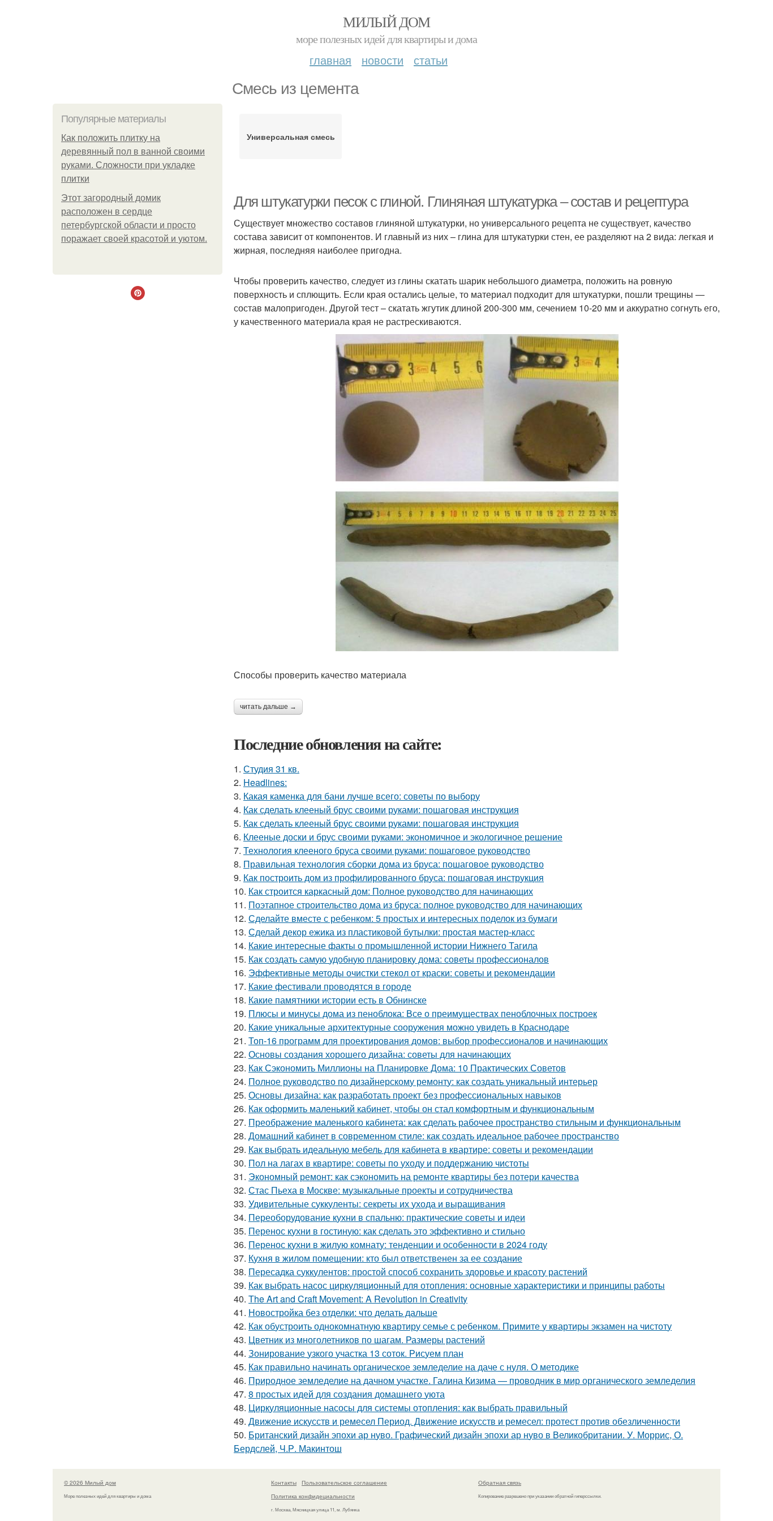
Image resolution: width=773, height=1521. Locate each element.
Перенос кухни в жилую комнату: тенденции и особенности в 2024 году (397, 1244)
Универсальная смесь (291, 136)
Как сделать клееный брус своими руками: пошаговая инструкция (381, 809)
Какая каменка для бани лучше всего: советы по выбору (361, 795)
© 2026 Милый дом (90, 1482)
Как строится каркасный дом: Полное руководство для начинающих (390, 891)
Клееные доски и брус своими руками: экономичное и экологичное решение (402, 836)
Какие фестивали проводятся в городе (329, 986)
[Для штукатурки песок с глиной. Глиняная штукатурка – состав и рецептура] (477, 492)
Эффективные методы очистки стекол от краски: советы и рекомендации (401, 972)
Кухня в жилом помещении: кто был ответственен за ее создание (385, 1257)
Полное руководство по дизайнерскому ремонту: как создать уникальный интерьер (423, 1081)
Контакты (284, 1482)
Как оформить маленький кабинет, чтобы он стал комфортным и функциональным (421, 1108)
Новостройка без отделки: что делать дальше (342, 1312)
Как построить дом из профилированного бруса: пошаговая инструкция (393, 877)
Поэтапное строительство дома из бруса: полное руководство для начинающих (415, 904)
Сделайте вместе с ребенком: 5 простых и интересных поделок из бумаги (402, 918)
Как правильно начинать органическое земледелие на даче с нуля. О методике (413, 1366)
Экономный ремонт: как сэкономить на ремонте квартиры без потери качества (413, 1176)
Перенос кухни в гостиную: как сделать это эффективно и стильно (386, 1230)
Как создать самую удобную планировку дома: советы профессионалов (398, 958)
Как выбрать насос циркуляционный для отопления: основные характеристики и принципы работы (456, 1285)
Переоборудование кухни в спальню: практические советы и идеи (386, 1217)
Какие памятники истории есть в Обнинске (337, 999)
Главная (330, 60)
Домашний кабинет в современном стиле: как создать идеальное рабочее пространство (433, 1135)
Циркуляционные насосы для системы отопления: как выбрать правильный (408, 1407)
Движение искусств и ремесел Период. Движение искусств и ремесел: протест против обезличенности (464, 1421)
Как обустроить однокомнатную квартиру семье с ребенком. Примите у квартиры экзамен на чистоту (460, 1325)
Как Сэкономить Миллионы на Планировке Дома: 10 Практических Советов (407, 1067)
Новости (382, 60)
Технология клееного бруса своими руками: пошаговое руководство (386, 850)
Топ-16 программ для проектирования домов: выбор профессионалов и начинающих (428, 1040)
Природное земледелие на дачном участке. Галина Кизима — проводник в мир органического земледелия (471, 1380)
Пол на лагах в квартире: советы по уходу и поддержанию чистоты (388, 1162)
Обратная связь (499, 1482)
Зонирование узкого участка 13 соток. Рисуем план (355, 1353)
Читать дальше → (268, 707)
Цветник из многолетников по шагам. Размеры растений (366, 1339)
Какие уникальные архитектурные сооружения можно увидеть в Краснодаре (408, 1026)
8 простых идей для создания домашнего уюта (346, 1393)
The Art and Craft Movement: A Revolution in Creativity (357, 1298)
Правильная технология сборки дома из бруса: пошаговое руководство (393, 863)
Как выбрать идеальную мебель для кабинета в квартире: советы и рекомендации (420, 1149)
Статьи (431, 60)
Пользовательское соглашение (344, 1482)
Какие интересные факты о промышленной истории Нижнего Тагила (393, 945)
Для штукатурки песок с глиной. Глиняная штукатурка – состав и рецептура (461, 201)
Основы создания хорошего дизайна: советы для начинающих (379, 1054)
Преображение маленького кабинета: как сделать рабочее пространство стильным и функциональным (464, 1122)
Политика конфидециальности (313, 1496)
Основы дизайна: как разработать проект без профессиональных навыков (404, 1094)
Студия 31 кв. (271, 768)
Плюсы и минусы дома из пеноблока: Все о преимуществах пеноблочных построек (422, 1013)
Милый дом (386, 21)
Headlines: (265, 782)
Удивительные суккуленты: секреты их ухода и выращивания (376, 1203)
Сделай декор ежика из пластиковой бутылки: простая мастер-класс (391, 931)
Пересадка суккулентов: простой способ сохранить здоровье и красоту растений (417, 1271)
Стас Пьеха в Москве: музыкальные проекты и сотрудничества (380, 1190)
